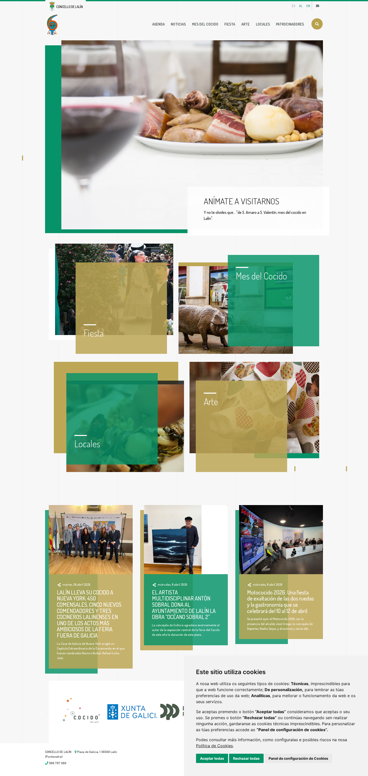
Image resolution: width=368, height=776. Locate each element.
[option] (76, 712)
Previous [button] (41, 711)
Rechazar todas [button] (246, 758)
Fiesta (229, 24)
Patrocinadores (290, 24)
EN (308, 6)
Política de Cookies (214, 745)
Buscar (317, 24)
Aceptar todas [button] (212, 758)
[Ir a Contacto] (317, 5)
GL (300, 6)
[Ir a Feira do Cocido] (53, 24)
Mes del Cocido (205, 24)
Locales (263, 24)
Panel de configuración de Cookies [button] (298, 758)
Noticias (178, 24)
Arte (245, 24)
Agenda (158, 24)
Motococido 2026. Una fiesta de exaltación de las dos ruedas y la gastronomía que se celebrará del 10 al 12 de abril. (280, 601)
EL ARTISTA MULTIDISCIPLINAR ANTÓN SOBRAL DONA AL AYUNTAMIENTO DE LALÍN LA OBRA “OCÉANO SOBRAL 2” (184, 604)
